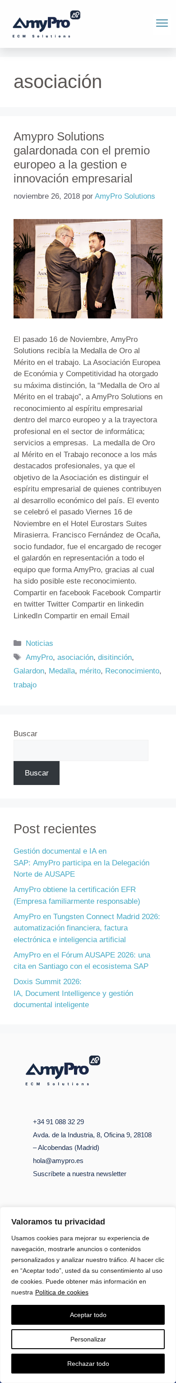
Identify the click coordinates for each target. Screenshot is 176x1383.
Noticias (39, 643)
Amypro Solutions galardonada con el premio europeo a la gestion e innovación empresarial (82, 158)
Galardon (29, 671)
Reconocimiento (132, 671)
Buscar (25, 733)
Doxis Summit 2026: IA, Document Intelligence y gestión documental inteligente (73, 993)
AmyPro (39, 657)
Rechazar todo (88, 1363)
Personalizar (88, 1339)
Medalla (62, 671)
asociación (75, 657)
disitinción (115, 657)
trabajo (25, 685)
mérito (90, 671)
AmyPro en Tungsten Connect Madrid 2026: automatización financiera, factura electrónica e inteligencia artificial (87, 928)
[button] (162, 24)
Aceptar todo (88, 1314)
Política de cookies (61, 1292)
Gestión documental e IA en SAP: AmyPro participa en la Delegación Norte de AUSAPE (81, 862)
